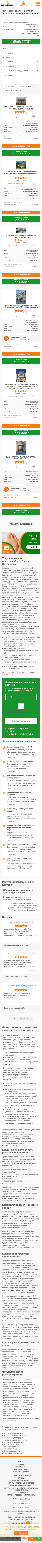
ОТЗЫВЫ (21, 1462)
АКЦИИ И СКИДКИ (21, 1469)
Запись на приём (21, 146)
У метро (6, 58)
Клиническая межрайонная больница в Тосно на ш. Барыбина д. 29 (21, 108)
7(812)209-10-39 (21, 42)
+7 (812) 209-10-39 (21, 220)
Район (5, 49)
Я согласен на (18, 711)
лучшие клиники (25, 86)
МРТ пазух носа (21, 1492)
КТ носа (21, 1478)
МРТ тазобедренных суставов (21, 1483)
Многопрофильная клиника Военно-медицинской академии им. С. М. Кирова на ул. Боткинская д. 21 (21, 386)
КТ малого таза (10, 1449)
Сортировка (8, 66)
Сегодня (8, 75)
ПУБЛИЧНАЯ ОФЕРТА (21, 1472)
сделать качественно (13, 90)
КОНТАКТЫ (21, 1464)
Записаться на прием (21, 1503)
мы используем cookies (26, 1529)
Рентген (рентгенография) (24, 577)
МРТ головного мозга (21, 1480)
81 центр (36, 24)
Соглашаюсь (21, 1533)
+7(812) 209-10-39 (21, 153)
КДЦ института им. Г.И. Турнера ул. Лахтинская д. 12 (21, 458)
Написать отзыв (21, 1019)
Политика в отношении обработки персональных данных (21, 1512)
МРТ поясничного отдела (21, 1485)
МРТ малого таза (11, 1444)
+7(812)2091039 (21, 282)
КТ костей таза (10, 1447)
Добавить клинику (21, 1507)
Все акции (23, 5)
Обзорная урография (13, 1453)
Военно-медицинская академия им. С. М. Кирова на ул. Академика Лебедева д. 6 (21, 173)
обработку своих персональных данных (18, 711)
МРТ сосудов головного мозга (21, 1495)
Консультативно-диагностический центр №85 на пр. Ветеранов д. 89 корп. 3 (21, 307)
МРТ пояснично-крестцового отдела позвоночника (21, 1489)
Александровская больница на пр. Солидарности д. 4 (21, 236)
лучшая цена (9, 86)
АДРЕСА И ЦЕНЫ (21, 1467)
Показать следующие (21, 524)
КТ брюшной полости (21, 1475)
